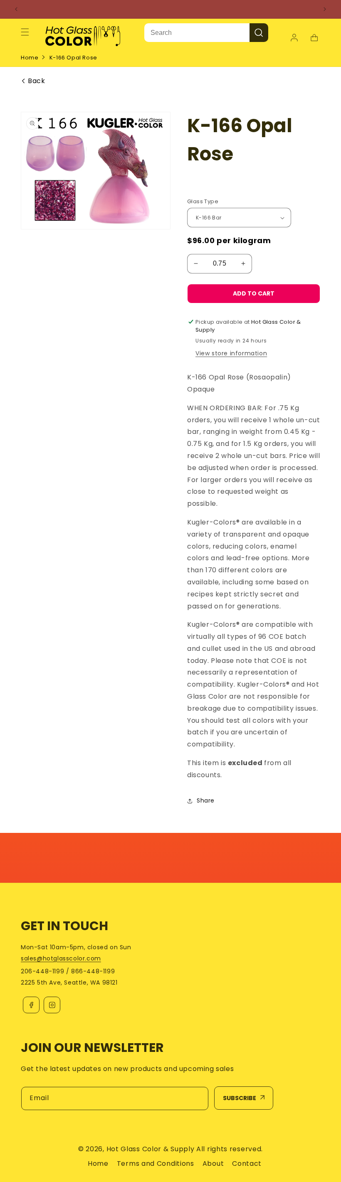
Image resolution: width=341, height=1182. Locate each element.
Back (36, 81)
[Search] (259, 32)
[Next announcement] (325, 9)
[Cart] (314, 38)
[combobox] (197, 32)
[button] (25, 32)
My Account (295, 38)
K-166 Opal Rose (73, 58)
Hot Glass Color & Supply (150, 1149)
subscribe (239, 1098)
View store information (231, 353)
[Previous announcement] (16, 9)
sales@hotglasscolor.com (61, 958)
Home (29, 58)
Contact (247, 1163)
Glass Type (202, 201)
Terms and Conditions (155, 1163)
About (213, 1163)
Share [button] (206, 800)
